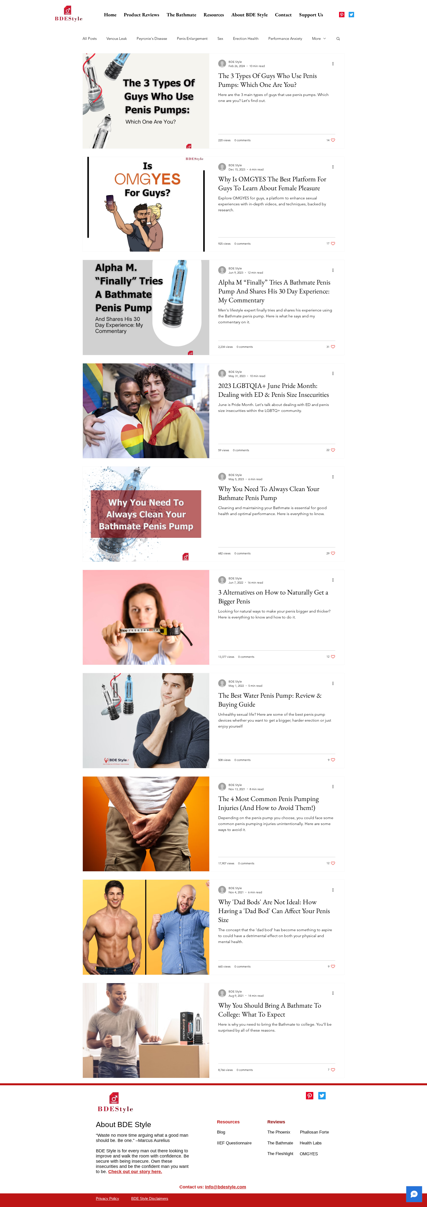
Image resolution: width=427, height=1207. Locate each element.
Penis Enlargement (192, 38)
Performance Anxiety (285, 38)
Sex (220, 38)
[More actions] (335, 64)
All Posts (90, 38)
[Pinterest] (341, 14)
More (316, 38)
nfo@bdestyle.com (226, 1186)
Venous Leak (117, 38)
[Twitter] (351, 14)
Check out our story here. (135, 1171)
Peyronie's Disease (152, 38)
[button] (141, 14)
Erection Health (245, 38)
